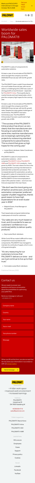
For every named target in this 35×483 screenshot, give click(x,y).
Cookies (17, 458)
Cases (17, 447)
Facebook (17, 470)
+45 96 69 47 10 (17, 409)
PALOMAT (4, 21)
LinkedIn (17, 466)
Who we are (17, 440)
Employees (17, 443)
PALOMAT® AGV (14, 163)
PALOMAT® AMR (17, 431)
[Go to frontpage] (7, 15)
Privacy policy (17, 454)
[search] (26, 15)
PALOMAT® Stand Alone (17, 421)
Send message (9, 370)
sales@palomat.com (18, 411)
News (11, 21)
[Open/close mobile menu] (32, 15)
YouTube (17, 473)
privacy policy (12, 364)
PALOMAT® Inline (10, 93)
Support (17, 451)
